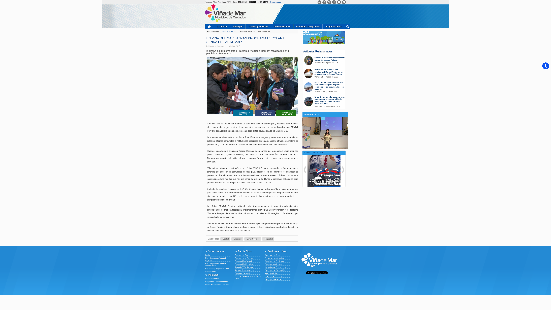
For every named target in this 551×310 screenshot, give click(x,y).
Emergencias (275, 2)
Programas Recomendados (216, 282)
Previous (209, 84)
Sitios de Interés (212, 279)
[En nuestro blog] (325, 121)
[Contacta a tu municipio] (344, 2)
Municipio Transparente (308, 26)
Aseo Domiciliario (272, 273)
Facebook (266, 113)
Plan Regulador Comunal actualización (215, 264)
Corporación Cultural (243, 261)
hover (329, 168)
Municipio (237, 26)
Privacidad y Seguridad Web (217, 269)
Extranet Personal (242, 273)
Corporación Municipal (244, 264)
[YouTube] (339, 2)
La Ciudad (222, 26)
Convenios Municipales (274, 258)
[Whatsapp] (319, 2)
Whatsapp (287, 113)
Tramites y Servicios (258, 26)
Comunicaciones (282, 26)
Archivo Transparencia (244, 270)
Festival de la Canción (244, 258)
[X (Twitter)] (329, 2)
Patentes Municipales (274, 264)
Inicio (209, 26)
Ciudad (226, 239)
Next (295, 84)
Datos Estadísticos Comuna (217, 285)
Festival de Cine (241, 255)
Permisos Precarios (273, 279)
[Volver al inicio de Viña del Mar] (319, 270)
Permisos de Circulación (275, 270)
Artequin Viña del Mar (244, 267)
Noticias (230, 31)
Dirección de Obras (273, 255)
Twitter (244, 113)
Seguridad (268, 239)
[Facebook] (324, 2)
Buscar (347, 26)
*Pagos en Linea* (333, 26)
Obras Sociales (253, 239)
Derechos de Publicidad (274, 261)
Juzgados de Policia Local (275, 267)
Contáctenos (210, 272)
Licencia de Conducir (273, 276)
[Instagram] (334, 2)
